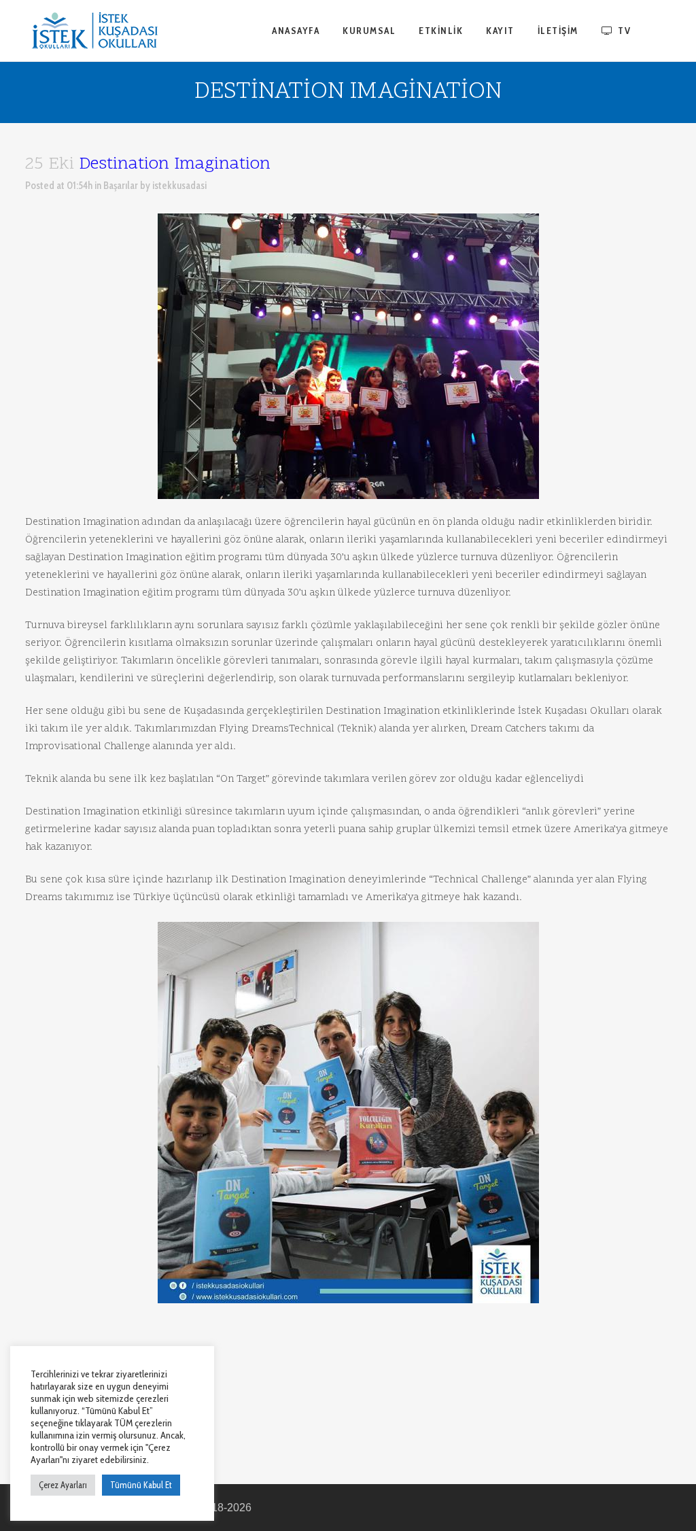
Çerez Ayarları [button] (63, 1484)
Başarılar (120, 185)
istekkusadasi (179, 185)
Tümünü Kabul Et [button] (141, 1484)
